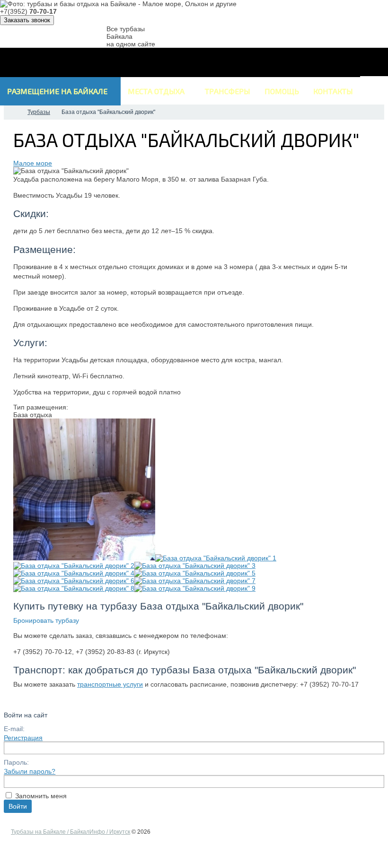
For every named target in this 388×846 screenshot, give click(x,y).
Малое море (32, 163)
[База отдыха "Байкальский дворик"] (84, 558)
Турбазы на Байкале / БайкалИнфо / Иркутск (70, 832)
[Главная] (12, 112)
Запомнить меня (41, 796)
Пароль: (16, 762)
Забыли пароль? (29, 771)
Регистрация (23, 737)
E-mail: (14, 729)
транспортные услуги (110, 684)
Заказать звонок (27, 20)
